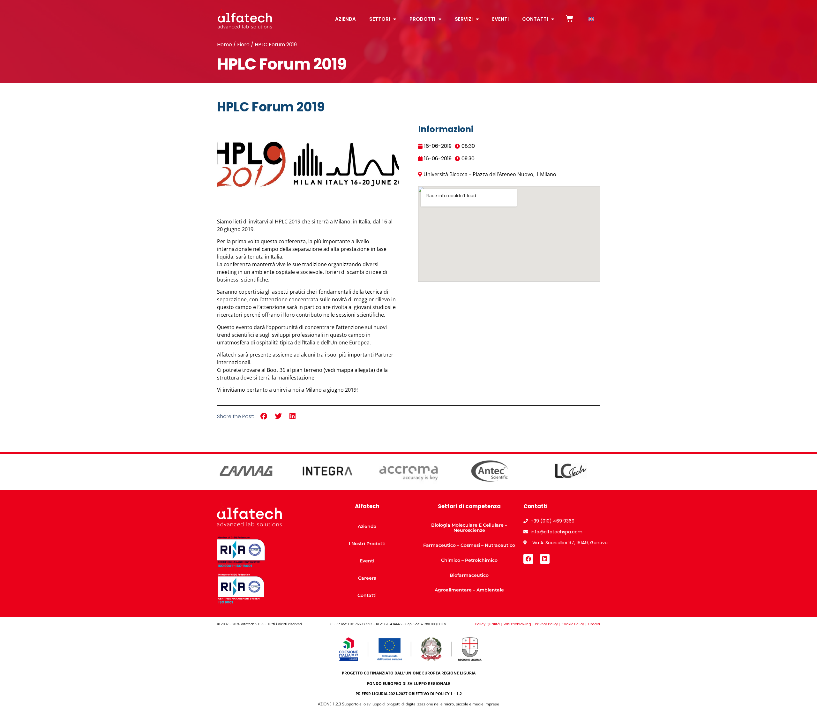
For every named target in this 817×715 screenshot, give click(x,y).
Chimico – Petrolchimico (469, 560)
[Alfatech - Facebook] (528, 559)
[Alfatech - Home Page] (245, 18)
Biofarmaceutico (469, 575)
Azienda (367, 526)
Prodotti (422, 19)
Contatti (535, 19)
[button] (264, 416)
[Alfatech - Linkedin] (545, 559)
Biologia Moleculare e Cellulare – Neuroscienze (469, 527)
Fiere (243, 44)
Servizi (464, 19)
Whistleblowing (517, 624)
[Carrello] (569, 18)
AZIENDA (345, 19)
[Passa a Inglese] (591, 19)
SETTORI (379, 19)
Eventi (500, 19)
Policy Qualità (487, 624)
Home (224, 44)
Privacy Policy (546, 623)
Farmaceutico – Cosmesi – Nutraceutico (469, 545)
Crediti (594, 624)
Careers (367, 578)
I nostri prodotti (367, 543)
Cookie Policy (573, 623)
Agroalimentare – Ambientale (469, 590)
